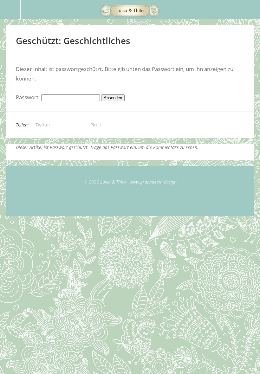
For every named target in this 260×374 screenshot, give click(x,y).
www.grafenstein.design (153, 182)
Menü (10, 9)
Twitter (43, 125)
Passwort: (28, 97)
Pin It (95, 125)
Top (130, 200)
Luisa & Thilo (113, 182)
